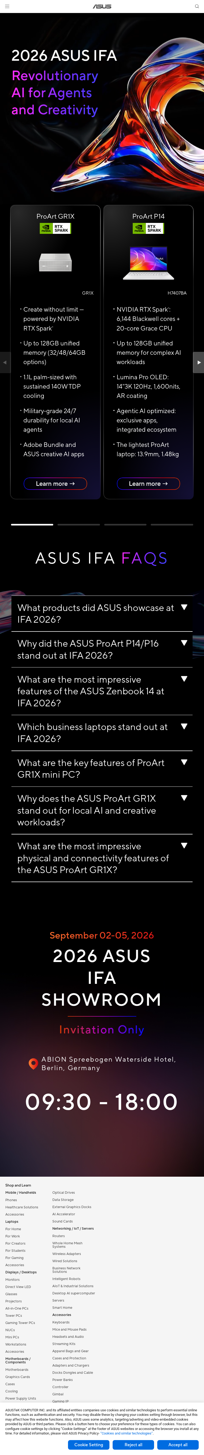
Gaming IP (60, 1401)
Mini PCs (12, 1337)
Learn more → (55, 483)
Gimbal (57, 1394)
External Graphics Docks (71, 1207)
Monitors (12, 1280)
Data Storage (63, 1200)
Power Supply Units (20, 1398)
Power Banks (62, 1380)
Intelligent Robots (66, 1279)
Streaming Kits (63, 1344)
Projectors (13, 1301)
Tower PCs (13, 1316)
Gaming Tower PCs (20, 1323)
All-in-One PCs (16, 1308)
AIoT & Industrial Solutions (73, 1286)
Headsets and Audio (68, 1337)
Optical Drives (63, 1193)
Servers (58, 1300)
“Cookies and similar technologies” (126, 1433)
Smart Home (62, 1308)
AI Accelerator (63, 1214)
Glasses (11, 1294)
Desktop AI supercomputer (73, 1293)
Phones (11, 1200)
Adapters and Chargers (70, 1365)
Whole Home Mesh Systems (67, 1245)
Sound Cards (62, 1221)
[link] (102, 7)
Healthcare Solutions (21, 1207)
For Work (12, 1236)
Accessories (14, 1214)
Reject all (133, 1445)
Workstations (15, 1344)
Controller (60, 1387)
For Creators (15, 1243)
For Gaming (14, 1258)
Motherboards (16, 1370)
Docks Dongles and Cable (72, 1373)
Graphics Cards (17, 1377)
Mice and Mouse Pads (69, 1329)
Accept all (178, 1445)
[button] (7, 6)
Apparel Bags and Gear (70, 1351)
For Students (15, 1251)
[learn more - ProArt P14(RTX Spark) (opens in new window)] (148, 262)
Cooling (11, 1391)
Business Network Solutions (66, 1270)
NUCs (10, 1330)
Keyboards (61, 1322)
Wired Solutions (64, 1261)
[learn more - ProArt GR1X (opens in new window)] (55, 262)
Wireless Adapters (66, 1254)
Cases (10, 1384)
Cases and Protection (69, 1358)
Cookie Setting (88, 1445)
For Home (13, 1229)
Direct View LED (18, 1287)
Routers (58, 1236)
